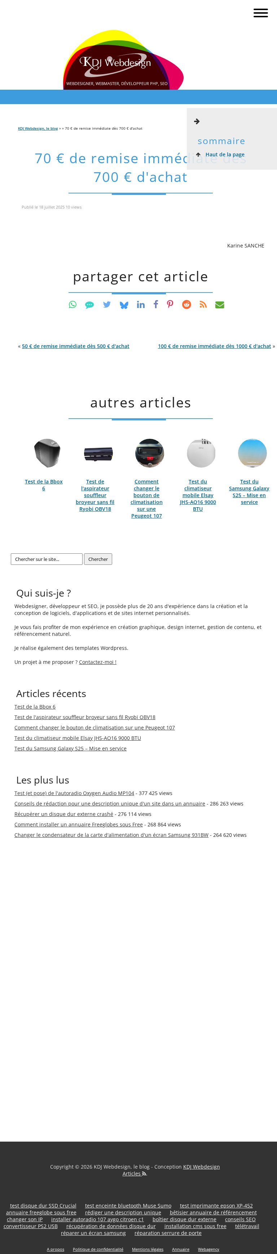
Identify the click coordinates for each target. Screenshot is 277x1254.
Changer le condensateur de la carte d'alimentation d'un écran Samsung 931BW (111, 834)
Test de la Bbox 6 (44, 485)
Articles (132, 1173)
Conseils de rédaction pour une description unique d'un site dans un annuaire (109, 803)
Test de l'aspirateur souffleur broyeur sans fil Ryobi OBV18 (95, 495)
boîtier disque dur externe (184, 1219)
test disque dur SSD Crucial (43, 1205)
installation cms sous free (195, 1226)
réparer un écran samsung (93, 1233)
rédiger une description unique (123, 1212)
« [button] (73, 346)
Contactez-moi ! (97, 662)
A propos (55, 1249)
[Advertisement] (43, 968)
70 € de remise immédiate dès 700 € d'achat (141, 167)
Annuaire (180, 1249)
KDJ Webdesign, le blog (38, 128)
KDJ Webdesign (201, 1166)
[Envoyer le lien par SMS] (90, 304)
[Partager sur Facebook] (156, 304)
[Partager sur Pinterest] (170, 304)
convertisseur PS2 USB (31, 1226)
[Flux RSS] (203, 304)
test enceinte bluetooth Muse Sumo (128, 1205)
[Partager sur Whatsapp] (72, 304)
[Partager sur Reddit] (187, 304)
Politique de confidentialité (98, 1249)
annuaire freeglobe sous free (41, 1212)
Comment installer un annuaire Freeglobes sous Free (78, 824)
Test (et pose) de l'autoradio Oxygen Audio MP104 (74, 793)
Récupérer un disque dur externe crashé (63, 814)
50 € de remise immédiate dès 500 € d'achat (75, 346)
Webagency (208, 1249)
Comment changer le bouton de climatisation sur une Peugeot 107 (147, 498)
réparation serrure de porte (168, 1233)
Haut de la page (224, 154)
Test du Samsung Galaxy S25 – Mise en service (249, 491)
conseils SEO (240, 1219)
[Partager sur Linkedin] (140, 304)
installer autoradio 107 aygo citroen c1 (97, 1219)
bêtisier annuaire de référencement (213, 1212)
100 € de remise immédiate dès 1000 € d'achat (214, 346)
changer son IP (25, 1219)
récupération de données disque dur (111, 1226)
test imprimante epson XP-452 (216, 1205)
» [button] (216, 346)
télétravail (247, 1226)
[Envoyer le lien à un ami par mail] (220, 304)
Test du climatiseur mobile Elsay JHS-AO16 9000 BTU (198, 495)
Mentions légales (147, 1249)
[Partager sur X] (107, 304)
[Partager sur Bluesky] (124, 304)
